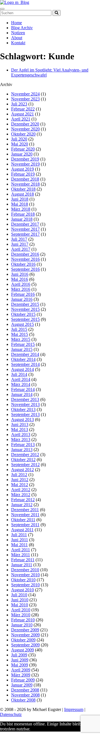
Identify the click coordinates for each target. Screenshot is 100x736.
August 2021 (22, 114)
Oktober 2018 (23, 189)
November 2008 (25, 695)
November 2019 (25, 164)
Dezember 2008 (25, 690)
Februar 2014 (23, 389)
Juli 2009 (19, 655)
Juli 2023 (19, 104)
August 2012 (22, 469)
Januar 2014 (21, 394)
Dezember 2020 (25, 124)
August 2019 (22, 169)
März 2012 (20, 494)
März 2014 (20, 384)
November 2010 (25, 574)
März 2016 (20, 289)
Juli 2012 (19, 474)
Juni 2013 (19, 424)
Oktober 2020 (23, 134)
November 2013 (25, 404)
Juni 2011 (19, 539)
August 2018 (22, 194)
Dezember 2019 (25, 159)
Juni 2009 (19, 660)
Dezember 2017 (25, 224)
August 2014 (22, 369)
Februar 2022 (23, 109)
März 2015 (20, 339)
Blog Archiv (22, 27)
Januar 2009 (21, 685)
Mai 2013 (19, 429)
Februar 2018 (23, 214)
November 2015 (25, 309)
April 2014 (20, 379)
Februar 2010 (23, 619)
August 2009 (22, 650)
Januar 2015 (21, 349)
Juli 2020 (19, 139)
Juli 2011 (19, 534)
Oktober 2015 (23, 314)
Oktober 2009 (23, 639)
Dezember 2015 (25, 304)
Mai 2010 (19, 604)
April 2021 (20, 119)
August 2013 (22, 419)
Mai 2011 (19, 544)
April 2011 (20, 549)
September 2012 (25, 464)
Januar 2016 (21, 299)
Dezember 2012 (25, 454)
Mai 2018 (19, 204)
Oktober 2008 (23, 700)
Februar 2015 (23, 344)
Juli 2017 (19, 239)
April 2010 (20, 609)
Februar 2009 (23, 680)
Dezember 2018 (25, 179)
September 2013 (25, 414)
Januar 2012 (21, 504)
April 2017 (20, 249)
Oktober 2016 (23, 264)
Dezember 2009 (25, 629)
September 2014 (25, 364)
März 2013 (20, 439)
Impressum (73, 709)
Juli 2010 (19, 594)
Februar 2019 (23, 174)
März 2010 (20, 614)
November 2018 (25, 184)
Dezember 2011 (25, 509)
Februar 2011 (22, 559)
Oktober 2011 (23, 519)
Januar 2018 (21, 219)
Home (16, 22)
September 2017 (25, 234)
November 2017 (25, 229)
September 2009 (25, 645)
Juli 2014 (19, 374)
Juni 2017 (19, 244)
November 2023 (25, 99)
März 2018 (20, 209)
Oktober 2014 (23, 359)
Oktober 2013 (23, 409)
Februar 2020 (23, 149)
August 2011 (22, 529)
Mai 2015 (19, 334)
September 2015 (25, 319)
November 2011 (25, 514)
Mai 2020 (19, 144)
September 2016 (25, 269)
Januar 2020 (21, 154)
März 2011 (20, 554)
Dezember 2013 (25, 399)
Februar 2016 (23, 294)
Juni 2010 (19, 599)
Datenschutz (11, 714)
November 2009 (25, 634)
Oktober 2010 (23, 579)
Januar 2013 (21, 449)
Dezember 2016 (25, 254)
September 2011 (25, 524)
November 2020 (25, 129)
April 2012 (20, 489)
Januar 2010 (21, 624)
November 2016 (25, 259)
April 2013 (20, 434)
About (16, 37)
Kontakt (18, 42)
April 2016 (20, 284)
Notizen (18, 32)
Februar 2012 (23, 499)
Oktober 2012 (23, 459)
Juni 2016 (19, 274)
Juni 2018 (19, 199)
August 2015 (22, 324)
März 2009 (20, 675)
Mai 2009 (19, 665)
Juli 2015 (19, 329)
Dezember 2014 (25, 354)
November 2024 (25, 94)
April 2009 (20, 670)
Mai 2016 (19, 279)
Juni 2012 (19, 479)
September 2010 (25, 584)
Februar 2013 (23, 444)
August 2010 (22, 589)
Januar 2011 (21, 564)
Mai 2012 (19, 484)
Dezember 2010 (25, 569)
